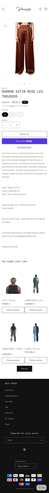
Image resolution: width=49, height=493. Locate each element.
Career (7, 424)
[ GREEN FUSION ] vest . (34, 300)
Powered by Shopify (29, 488)
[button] (3, 9)
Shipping (12, 106)
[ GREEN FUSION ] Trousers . (12, 350)
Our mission (9, 418)
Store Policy (9, 390)
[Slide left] (19, 83)
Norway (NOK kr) (23, 466)
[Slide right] (30, 83)
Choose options (13, 310)
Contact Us (9, 413)
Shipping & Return (11, 396)
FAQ (6, 407)
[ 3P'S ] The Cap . (9, 300)
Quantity (5, 120)
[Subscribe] (41, 440)
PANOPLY (22, 488)
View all (24, 368)
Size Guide (8, 401)
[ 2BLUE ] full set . (33, 349)
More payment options (24, 147)
